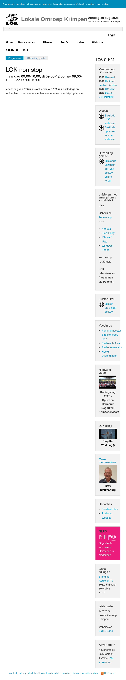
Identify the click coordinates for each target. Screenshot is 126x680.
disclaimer (33, 673)
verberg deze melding (98, 4)
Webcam (97, 42)
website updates (90, 673)
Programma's (26, 42)
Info (25, 50)
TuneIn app (105, 217)
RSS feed (109, 673)
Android (106, 229)
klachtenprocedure (50, 673)
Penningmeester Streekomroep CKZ (111, 335)
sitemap (76, 673)
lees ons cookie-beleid (74, 4)
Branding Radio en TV (106, 578)
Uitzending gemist (36, 58)
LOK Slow (110, 88)
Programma (14, 58)
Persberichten (110, 509)
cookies (66, 673)
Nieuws (47, 42)
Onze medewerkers (107, 460)
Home (9, 42)
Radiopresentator (112, 347)
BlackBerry (108, 233)
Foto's (64, 42)
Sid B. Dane (106, 631)
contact (13, 673)
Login (111, 35)
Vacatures (12, 50)
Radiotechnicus (111, 343)
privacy (22, 673)
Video (80, 42)
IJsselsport (110, 77)
